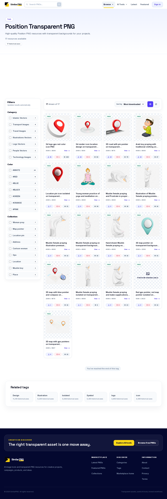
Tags (119, 468)
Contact (145, 468)
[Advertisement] (83, 73)
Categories (122, 462)
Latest (134, 4)
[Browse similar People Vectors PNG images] (97, 167)
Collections (96, 473)
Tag (9, 19)
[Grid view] (150, 104)
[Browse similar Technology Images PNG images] (157, 265)
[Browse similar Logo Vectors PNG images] (67, 117)
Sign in (157, 4)
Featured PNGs (98, 468)
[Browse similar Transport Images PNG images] (127, 117)
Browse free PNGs (147, 443)
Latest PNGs (97, 462)
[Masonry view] (156, 104)
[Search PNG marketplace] (59, 4)
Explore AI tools (124, 443)
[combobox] (42, 4)
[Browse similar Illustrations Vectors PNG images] (127, 216)
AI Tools (121, 4)
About (144, 462)
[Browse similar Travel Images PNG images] (97, 117)
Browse (107, 4)
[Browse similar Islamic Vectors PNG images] (157, 117)
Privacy (145, 473)
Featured (144, 4)
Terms (145, 479)
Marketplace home (125, 473)
